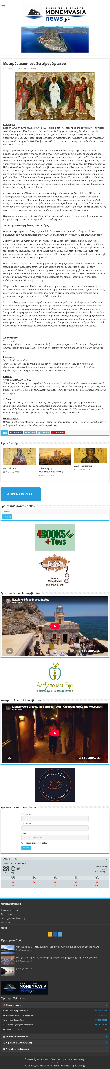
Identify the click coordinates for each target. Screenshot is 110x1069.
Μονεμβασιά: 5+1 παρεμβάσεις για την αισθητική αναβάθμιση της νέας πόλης (57, 946)
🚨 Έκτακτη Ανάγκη (13, 1005)
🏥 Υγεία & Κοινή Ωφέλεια (16, 1049)
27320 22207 (101, 1011)
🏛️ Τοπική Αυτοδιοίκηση (15, 1036)
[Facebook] (55, 934)
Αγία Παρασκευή (83, 465)
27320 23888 (101, 1025)
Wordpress (42, 1059)
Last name (26, 823)
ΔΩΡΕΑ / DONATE (20, 494)
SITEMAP (5, 922)
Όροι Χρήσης (78, 1065)
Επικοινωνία (7, 914)
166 (105, 1029)
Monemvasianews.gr (75, 1059)
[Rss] (50, 934)
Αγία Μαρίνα (10, 468)
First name (26, 814)
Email (23, 833)
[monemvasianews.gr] (55, 12)
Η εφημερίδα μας (9, 910)
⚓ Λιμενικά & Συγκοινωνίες (17, 1043)
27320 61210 (101, 1015)
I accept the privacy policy (35, 843)
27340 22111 (101, 1020)
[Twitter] (60, 934)
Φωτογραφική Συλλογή (13, 918)
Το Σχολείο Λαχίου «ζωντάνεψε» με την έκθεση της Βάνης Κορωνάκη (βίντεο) (56, 957)
